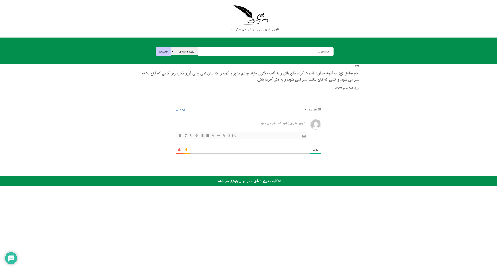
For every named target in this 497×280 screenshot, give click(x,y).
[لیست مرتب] (202, 135)
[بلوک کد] (218, 135)
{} (229, 135)
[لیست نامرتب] (207, 135)
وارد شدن (181, 109)
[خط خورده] (196, 135)
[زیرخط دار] (191, 135)
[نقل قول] (213, 135)
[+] (234, 135)
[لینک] (224, 135)
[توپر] (180, 135)
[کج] (186, 135)
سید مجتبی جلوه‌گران (239, 181)
